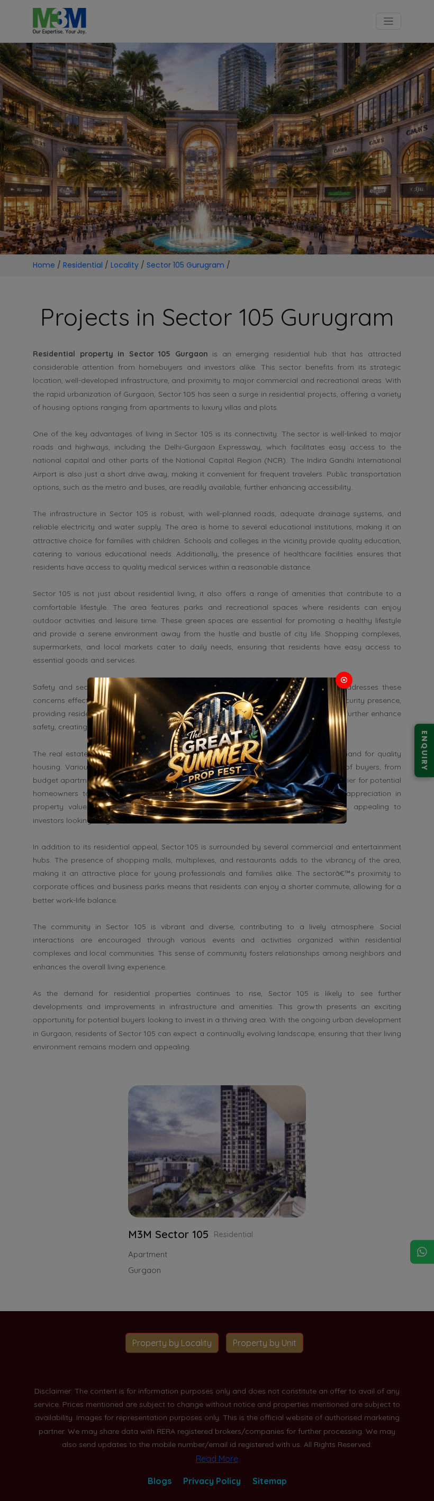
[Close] (344, 680)
